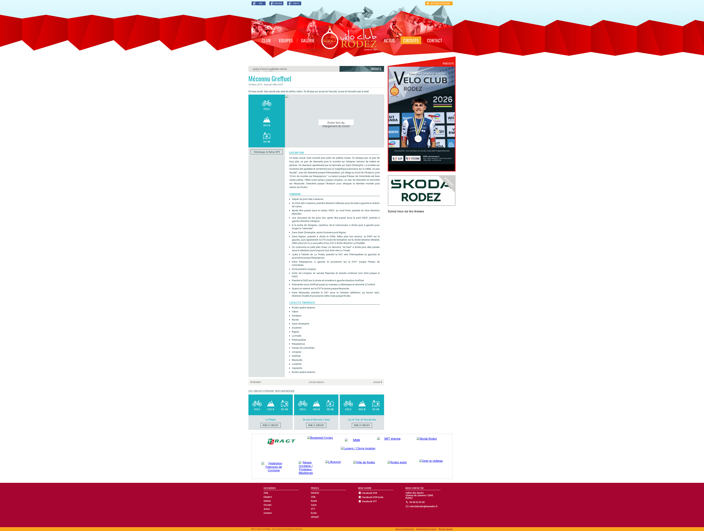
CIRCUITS (411, 40)
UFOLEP (315, 517)
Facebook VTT (369, 501)
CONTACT (434, 40)
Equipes (268, 497)
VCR (260, 3)
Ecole (314, 513)
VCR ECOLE (278, 3)
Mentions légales (445, 529)
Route (314, 501)
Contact (268, 513)
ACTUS (389, 40)
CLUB (266, 40)
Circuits (268, 505)
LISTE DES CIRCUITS (316, 382)
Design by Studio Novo (405, 529)
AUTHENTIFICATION (440, 3)
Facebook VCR (369, 493)
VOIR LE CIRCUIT (271, 425)
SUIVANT (376, 382)
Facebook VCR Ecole (372, 497)
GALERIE (307, 40)
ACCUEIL (256, 69)
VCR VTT (296, 3)
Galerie (267, 501)
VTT (313, 509)
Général (315, 493)
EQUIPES (286, 40)
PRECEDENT (256, 382)
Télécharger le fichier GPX (267, 151)
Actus (267, 509)
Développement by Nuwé (426, 529)
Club (266, 493)
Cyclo (314, 505)
